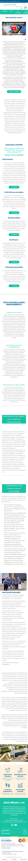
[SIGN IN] (21, 7)
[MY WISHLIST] (17, 7)
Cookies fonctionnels (6, 852)
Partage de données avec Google (9, 854)
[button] (14, 91)
